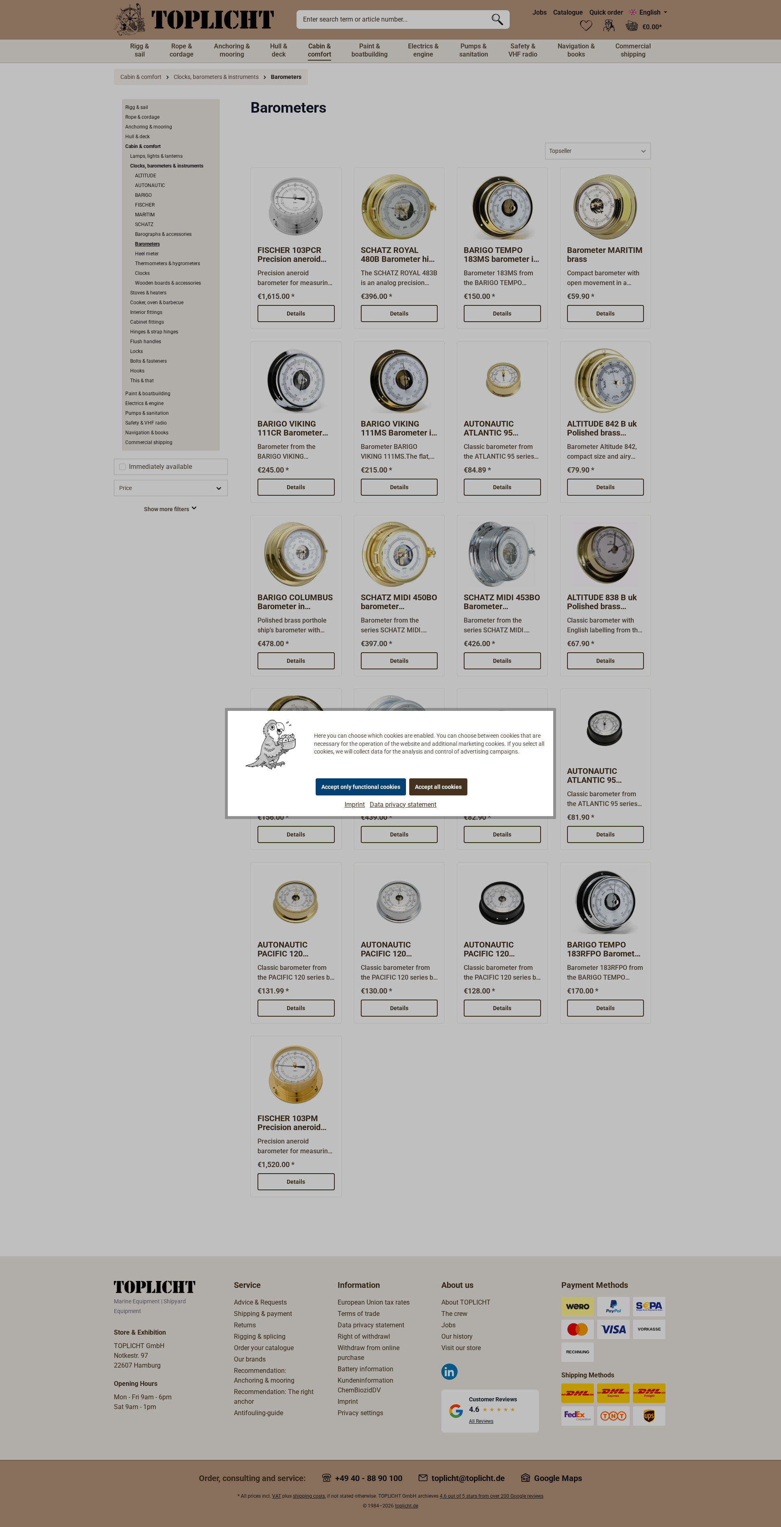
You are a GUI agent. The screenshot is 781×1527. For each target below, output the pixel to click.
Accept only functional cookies (360, 787)
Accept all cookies (438, 787)
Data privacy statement (403, 804)
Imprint (355, 804)
